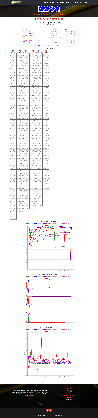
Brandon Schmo (26, 52)
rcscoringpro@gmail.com (68, 395)
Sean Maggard (29, 33)
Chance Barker (29, 38)
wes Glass (28, 31)
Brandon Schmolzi (30, 35)
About (61, 14)
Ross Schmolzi (29, 40)
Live (38, 14)
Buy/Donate (70, 2)
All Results (61, 2)
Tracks (53, 2)
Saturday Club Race (51, 19)
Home (46, 2)
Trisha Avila (28, 42)
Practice (53, 14)
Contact (78, 2)
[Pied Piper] (50, 410)
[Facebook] (47, 410)
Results (45, 14)
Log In (85, 2)
